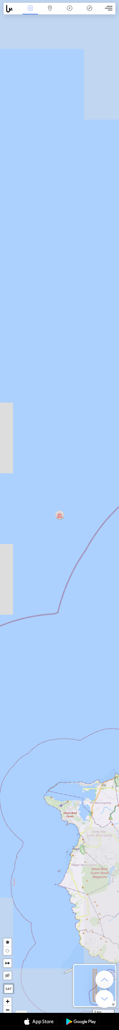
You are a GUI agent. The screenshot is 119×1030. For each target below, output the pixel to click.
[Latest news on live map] (12, 9)
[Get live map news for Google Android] (81, 1022)
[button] (59, 515)
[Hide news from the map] (7, 975)
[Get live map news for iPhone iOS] (39, 1022)
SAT (9, 989)
